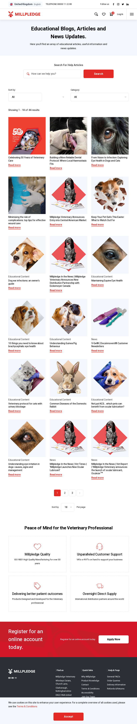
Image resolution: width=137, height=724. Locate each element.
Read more (14, 165)
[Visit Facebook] (113, 4)
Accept (68, 717)
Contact (85, 684)
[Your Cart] (111, 14)
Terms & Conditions (90, 688)
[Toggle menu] (131, 14)
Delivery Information (116, 684)
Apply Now (113, 639)
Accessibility (87, 692)
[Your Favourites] (104, 14)
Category (75, 89)
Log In (120, 14)
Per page (81, 507)
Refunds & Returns (115, 688)
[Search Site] (96, 14)
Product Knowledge (90, 680)
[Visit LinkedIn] (127, 4)
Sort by (11, 89)
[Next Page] (80, 493)
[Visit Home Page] (24, 14)
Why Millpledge (88, 676)
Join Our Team (88, 696)
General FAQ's (113, 676)
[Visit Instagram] (118, 4)
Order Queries (113, 680)
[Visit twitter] (123, 4)
